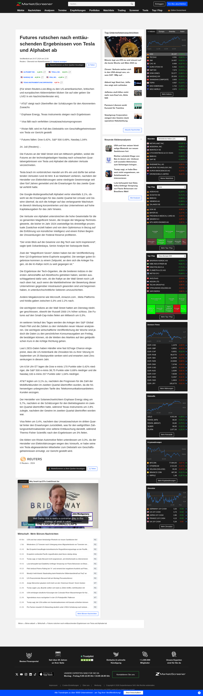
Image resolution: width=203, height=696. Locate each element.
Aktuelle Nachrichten (132, 130)
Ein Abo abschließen (177, 4)
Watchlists (108, 10)
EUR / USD (151, 345)
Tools (145, 10)
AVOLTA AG (154, 278)
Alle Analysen (135, 198)
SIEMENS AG (155, 201)
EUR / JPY (151, 383)
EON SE (153, 209)
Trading (122, 10)
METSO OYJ (154, 273)
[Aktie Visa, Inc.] (65, 77)
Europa (161, 32)
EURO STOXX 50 (156, 67)
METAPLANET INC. (157, 143)
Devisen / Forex (153, 325)
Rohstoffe (151, 396)
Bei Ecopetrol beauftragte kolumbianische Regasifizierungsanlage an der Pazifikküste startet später (58, 549)
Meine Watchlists (166, 178)
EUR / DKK (151, 364)
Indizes (152, 32)
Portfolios (94, 10)
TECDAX (153, 57)
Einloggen (159, 4)
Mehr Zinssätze (166, 527)
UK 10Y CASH (155, 522)
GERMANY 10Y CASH (158, 509)
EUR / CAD (151, 368)
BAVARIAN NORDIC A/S (159, 261)
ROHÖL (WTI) (152, 420)
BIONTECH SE (155, 150)
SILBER (150, 426)
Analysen (49, 10)
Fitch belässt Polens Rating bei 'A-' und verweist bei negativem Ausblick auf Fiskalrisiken (58, 569)
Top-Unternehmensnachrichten (122, 33)
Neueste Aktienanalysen (118, 140)
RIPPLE (153, 475)
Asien (182, 32)
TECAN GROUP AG (157, 285)
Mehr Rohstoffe (166, 435)
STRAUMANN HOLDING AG (160, 288)
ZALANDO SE (155, 204)
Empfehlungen (78, 10)
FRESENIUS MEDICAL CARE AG (162, 216)
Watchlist (151, 139)
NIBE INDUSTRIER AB (158, 264)
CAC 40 (153, 64)
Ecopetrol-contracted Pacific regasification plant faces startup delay (52, 554)
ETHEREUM (154, 466)
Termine (62, 10)
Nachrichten (34, 10)
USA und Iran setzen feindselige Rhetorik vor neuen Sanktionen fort (52, 540)
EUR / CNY (151, 374)
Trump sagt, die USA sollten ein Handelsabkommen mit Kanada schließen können (57, 602)
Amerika (172, 32)
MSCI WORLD (155, 89)
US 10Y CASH (155, 512)
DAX (151, 54)
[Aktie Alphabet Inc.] (44, 72)
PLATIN (150, 429)
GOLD (149, 417)
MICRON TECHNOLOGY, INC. (161, 168)
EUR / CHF (151, 352)
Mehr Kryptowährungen (167, 481)
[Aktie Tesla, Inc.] (69, 72)
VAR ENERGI (155, 291)
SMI (151, 60)
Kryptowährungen (154, 442)
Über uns (86, 685)
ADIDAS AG (154, 192)
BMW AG (153, 156)
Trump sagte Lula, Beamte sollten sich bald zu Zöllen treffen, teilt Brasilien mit (56, 588)
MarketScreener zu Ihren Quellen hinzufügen (67, 65)
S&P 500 (153, 70)
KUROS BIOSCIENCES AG (160, 171)
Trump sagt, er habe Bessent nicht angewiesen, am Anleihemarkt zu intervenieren (57, 559)
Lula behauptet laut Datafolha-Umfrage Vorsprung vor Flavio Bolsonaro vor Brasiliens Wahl (58, 564)
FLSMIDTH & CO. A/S (158, 270)
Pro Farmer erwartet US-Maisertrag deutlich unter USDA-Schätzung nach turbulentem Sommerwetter (58, 607)
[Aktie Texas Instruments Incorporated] (61, 82)
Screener (134, 10)
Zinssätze (151, 488)
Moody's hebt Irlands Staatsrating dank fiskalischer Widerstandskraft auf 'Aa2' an (57, 573)
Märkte (20, 10)
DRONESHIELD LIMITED (159, 174)
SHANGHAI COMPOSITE (159, 80)
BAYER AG (154, 213)
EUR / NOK (151, 361)
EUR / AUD (151, 371)
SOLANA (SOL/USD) (157, 469)
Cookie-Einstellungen (70, 685)
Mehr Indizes (167, 94)
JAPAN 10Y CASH (157, 515)
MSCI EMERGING (156, 86)
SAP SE (153, 159)
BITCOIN (153, 463)
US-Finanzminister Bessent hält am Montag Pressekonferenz (49, 578)
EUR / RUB (151, 355)
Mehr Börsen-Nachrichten (87, 614)
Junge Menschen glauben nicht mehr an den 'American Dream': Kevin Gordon (56, 583)
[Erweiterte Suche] (132, 4)
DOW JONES (155, 73)
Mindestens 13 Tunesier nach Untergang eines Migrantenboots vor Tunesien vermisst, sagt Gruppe (58, 544)
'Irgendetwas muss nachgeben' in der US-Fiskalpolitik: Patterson (51, 597)
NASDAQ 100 (155, 76)
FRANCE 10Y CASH (157, 518)
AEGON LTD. (155, 282)
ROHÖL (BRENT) (154, 423)
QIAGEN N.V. (155, 219)
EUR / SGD (151, 380)
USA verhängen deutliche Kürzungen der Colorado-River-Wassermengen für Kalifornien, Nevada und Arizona (58, 593)
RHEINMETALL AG (157, 164)
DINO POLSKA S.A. (157, 267)
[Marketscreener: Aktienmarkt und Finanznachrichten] (34, 4)
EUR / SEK (151, 358)
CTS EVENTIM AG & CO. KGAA (161, 153)
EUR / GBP (151, 348)
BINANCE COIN (156, 472)
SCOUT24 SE (155, 195)
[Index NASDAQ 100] (41, 77)
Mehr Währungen (166, 388)
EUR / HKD (151, 377)
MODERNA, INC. (156, 147)
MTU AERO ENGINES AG (159, 222)
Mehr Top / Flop (167, 248)
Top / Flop (157, 10)
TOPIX (152, 83)
